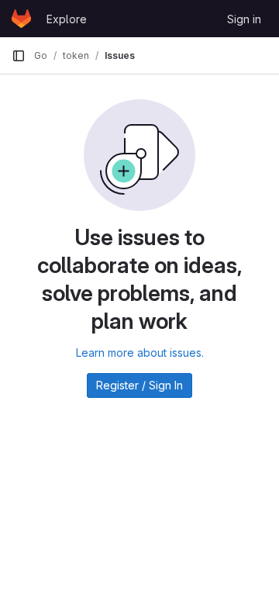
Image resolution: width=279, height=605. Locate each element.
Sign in (244, 19)
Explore (66, 19)
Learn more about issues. (140, 352)
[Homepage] (21, 18)
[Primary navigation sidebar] (18, 55)
